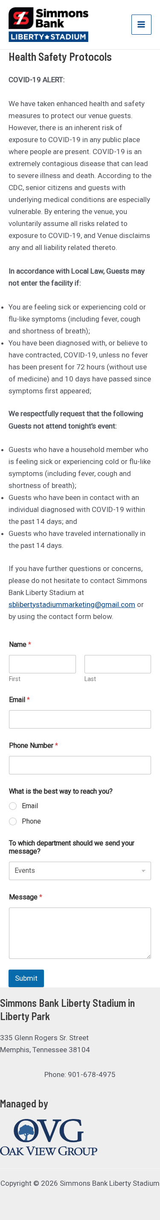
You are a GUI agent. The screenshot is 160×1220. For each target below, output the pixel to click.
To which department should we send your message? (71, 847)
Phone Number (33, 745)
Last (90, 678)
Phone (31, 821)
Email (19, 700)
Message (25, 897)
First (14, 678)
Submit (26, 978)
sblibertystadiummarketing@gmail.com (72, 604)
